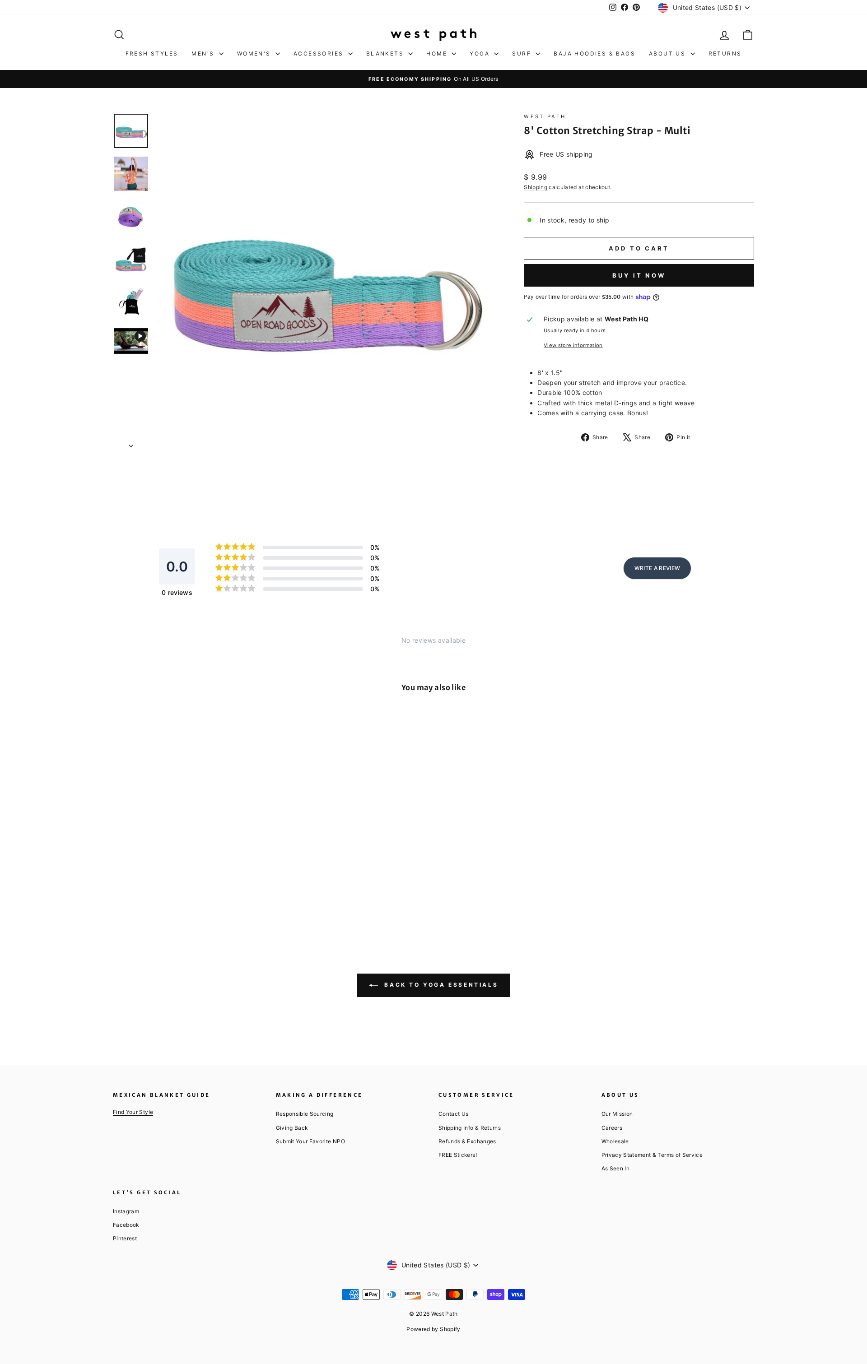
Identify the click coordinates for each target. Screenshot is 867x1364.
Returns (725, 53)
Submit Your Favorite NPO (310, 1141)
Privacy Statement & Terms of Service (652, 1154)
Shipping (535, 187)
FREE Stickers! (457, 1154)
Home (437, 53)
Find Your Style (133, 1112)
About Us (668, 53)
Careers (611, 1127)
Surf (522, 53)
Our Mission (617, 1113)
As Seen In (615, 1168)
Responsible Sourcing (305, 1113)
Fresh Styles (152, 53)
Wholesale (615, 1141)
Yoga (481, 53)
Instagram (126, 1211)
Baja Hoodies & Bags (594, 53)
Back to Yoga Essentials (440, 984)
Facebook (126, 1224)
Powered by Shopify (433, 1329)
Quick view (189, 857)
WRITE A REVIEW (657, 568)
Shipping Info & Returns (469, 1127)
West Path (545, 116)
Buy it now (639, 275)
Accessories (320, 53)
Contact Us (453, 1113)
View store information (573, 345)
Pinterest (125, 1238)
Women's (255, 53)
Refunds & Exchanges (467, 1141)
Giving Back (292, 1127)
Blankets (386, 53)
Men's (203, 53)
